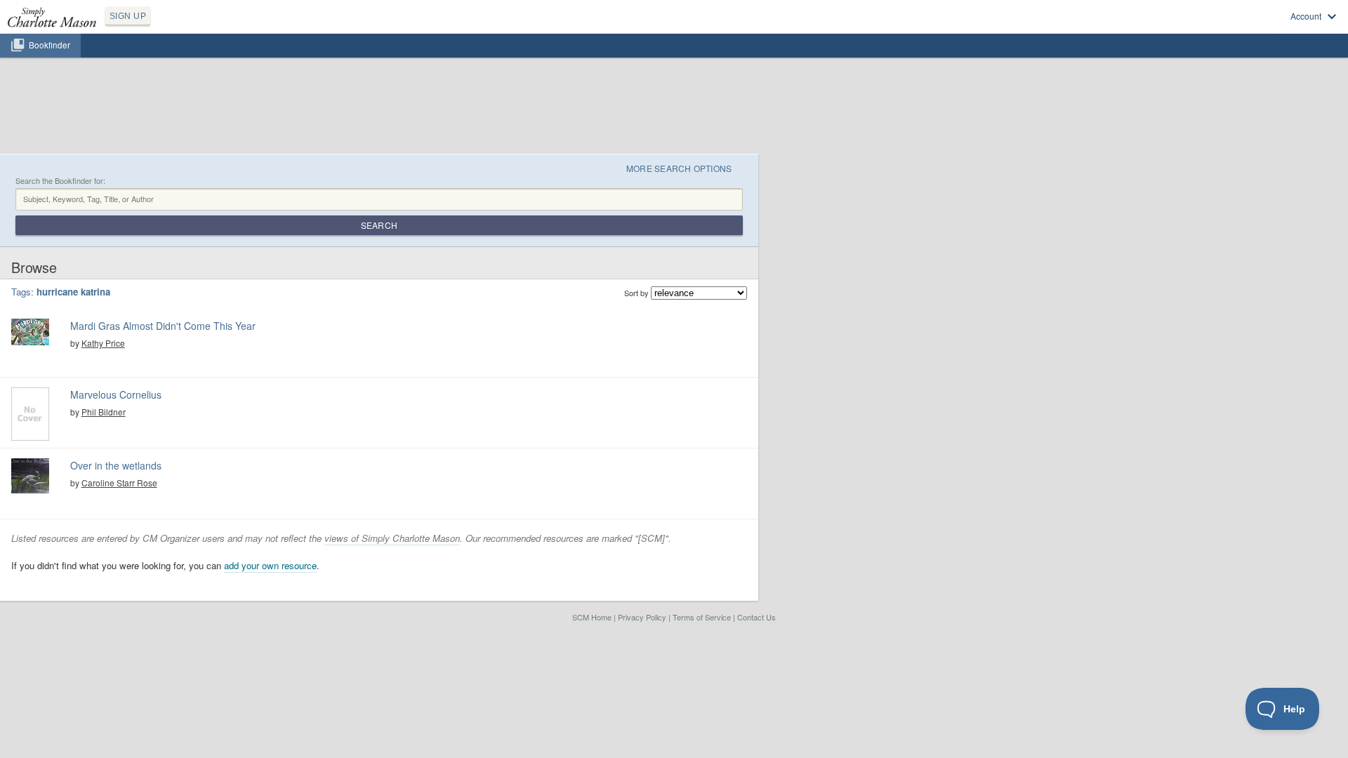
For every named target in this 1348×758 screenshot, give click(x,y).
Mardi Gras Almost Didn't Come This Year (163, 326)
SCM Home (592, 617)
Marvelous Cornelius (115, 394)
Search (379, 225)
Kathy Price (103, 343)
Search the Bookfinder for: (60, 180)
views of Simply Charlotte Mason (392, 538)
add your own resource (270, 565)
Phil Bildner (103, 412)
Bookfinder (49, 45)
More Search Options (679, 168)
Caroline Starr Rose (119, 482)
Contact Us (756, 617)
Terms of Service (702, 617)
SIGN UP (128, 16)
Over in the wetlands (115, 465)
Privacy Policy (642, 617)
